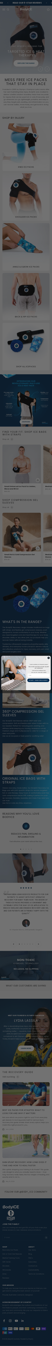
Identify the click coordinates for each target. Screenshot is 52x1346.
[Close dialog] (49, 658)
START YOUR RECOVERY (38, 680)
